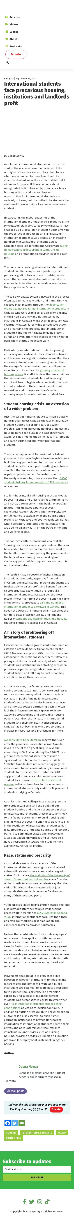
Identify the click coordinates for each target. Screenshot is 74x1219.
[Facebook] (7, 1123)
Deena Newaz (28, 1067)
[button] (37, 63)
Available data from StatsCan (22, 740)
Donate (56, 1109)
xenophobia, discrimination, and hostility (41, 618)
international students (37, 1132)
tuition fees (13, 1138)
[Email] (21, 1123)
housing (11, 1132)
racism (61, 1132)
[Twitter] (14, 1123)
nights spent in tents (35, 249)
